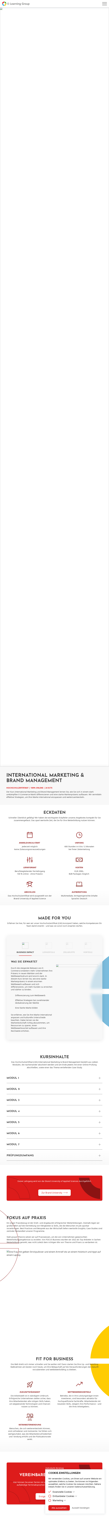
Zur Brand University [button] (51, 1192)
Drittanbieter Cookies (63, 1496)
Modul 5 (13, 1122)
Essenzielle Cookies (62, 1491)
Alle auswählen (59, 1507)
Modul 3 (13, 1100)
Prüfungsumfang (20, 1155)
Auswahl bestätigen (81, 1508)
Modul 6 (13, 1133)
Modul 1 (13, 1078)
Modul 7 (13, 1144)
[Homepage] (16, 4)
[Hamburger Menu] (104, 3)
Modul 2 (13, 1089)
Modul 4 (13, 1111)
